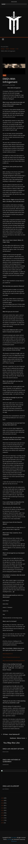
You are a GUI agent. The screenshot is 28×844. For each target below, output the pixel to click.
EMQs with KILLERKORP (11, 786)
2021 (2, 810)
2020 (2, 813)
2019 (2, 815)
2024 (2, 803)
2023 (2, 805)
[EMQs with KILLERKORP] (14, 771)
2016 (2, 822)
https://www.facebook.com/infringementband (14, 660)
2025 (2, 800)
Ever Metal (12, 85)
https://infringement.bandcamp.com (11, 657)
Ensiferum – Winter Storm (17, 738)
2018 (2, 818)
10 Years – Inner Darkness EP (11, 734)
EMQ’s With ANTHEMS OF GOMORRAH (11, 761)
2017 (2, 820)
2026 (2, 798)
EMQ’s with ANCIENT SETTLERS (13, 749)
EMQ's (4, 75)
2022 (2, 808)
